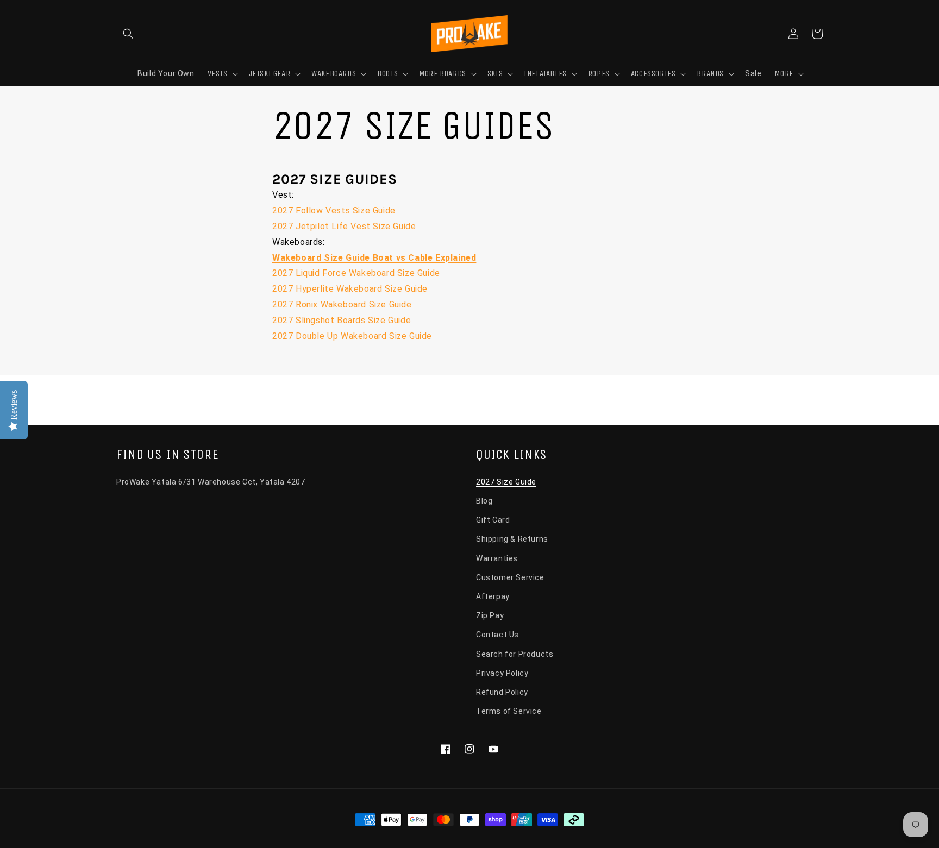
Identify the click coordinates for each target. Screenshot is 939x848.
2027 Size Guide (506, 482)
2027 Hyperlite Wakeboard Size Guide (350, 289)
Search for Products (514, 654)
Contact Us (497, 634)
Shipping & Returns (512, 539)
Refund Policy (502, 692)
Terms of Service (509, 711)
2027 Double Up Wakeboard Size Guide (352, 336)
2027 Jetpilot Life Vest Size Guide (344, 226)
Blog (484, 501)
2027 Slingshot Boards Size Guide (341, 320)
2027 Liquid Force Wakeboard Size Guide (356, 273)
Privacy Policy (502, 673)
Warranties (497, 558)
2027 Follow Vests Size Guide (334, 210)
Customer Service (510, 577)
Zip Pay (490, 615)
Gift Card (493, 520)
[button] (128, 34)
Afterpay (493, 596)
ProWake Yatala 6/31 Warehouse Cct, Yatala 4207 (210, 482)
